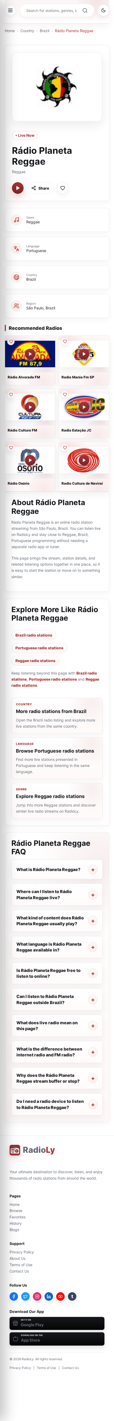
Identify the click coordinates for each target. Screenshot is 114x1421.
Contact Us (19, 1271)
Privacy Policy (22, 1252)
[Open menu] (10, 10)
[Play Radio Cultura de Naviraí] (84, 460)
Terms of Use (21, 1264)
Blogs (14, 1229)
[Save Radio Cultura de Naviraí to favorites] (64, 447)
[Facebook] (14, 1296)
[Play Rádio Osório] (30, 460)
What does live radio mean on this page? (47, 1025)
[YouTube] (60, 1296)
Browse (16, 1210)
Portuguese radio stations (39, 648)
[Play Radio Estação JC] (84, 407)
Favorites (17, 1217)
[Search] (84, 10)
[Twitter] (25, 1296)
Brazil (44, 30)
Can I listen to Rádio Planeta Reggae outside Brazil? (45, 999)
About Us (17, 1258)
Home (10, 30)
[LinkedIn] (49, 1296)
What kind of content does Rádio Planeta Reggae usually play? (50, 920)
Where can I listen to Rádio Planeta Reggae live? (44, 894)
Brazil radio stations (33, 635)
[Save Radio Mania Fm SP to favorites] (64, 341)
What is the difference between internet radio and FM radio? (49, 1051)
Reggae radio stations (35, 660)
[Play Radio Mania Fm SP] (84, 354)
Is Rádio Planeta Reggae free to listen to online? (48, 973)
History (16, 1223)
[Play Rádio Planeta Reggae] (18, 188)
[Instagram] (37, 1296)
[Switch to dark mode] (103, 10)
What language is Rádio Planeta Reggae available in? (48, 947)
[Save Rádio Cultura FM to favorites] (11, 394)
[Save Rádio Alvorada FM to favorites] (11, 341)
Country (27, 30)
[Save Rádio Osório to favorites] (11, 447)
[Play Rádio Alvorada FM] (30, 354)
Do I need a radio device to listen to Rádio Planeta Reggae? (50, 1104)
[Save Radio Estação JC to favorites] (64, 394)
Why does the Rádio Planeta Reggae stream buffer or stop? (48, 1078)
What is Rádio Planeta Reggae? (48, 869)
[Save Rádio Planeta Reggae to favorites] (62, 188)
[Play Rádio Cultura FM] (30, 407)
